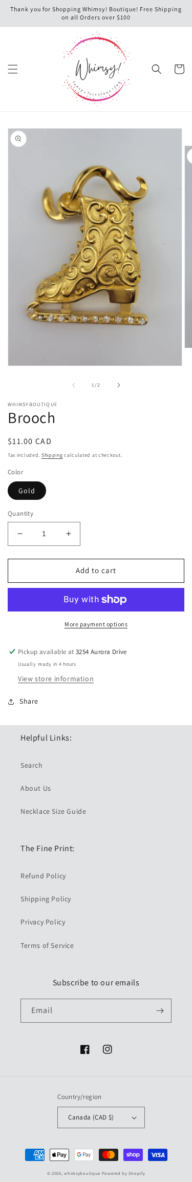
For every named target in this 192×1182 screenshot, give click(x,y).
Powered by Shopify (123, 1173)
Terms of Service (47, 945)
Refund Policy (43, 875)
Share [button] (28, 701)
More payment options (96, 624)
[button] (13, 69)
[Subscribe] (159, 1011)
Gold (26, 490)
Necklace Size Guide (53, 811)
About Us (35, 788)
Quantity (20, 513)
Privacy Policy (42, 921)
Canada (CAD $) (91, 1117)
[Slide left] (73, 385)
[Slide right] (119, 385)
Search (31, 765)
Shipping (52, 455)
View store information (56, 678)
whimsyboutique (82, 1173)
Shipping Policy (45, 898)
